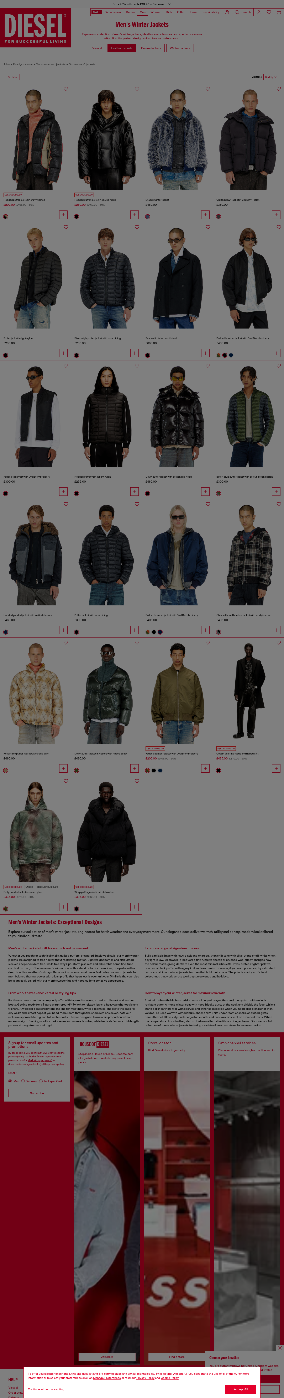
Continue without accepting (46, 1389)
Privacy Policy (145, 1377)
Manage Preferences (107, 1377)
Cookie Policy (170, 1377)
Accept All (241, 1389)
